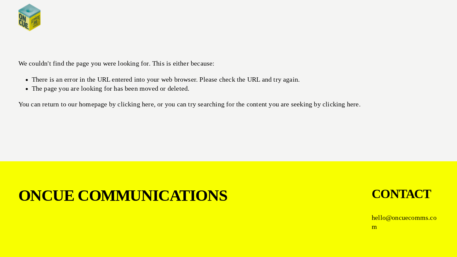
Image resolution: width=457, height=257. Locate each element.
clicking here (135, 104)
